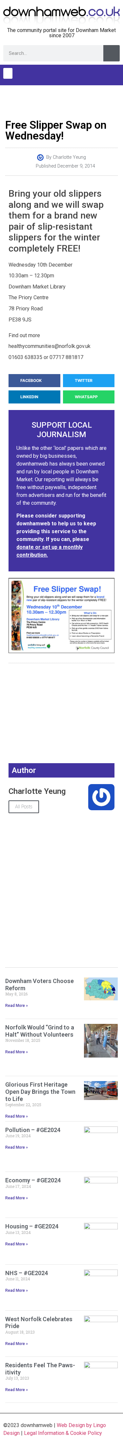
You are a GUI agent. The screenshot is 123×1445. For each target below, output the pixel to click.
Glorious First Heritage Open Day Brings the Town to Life (40, 1091)
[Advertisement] (61, 100)
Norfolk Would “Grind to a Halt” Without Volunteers (39, 1031)
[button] (7, 73)
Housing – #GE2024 (31, 1226)
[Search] (111, 53)
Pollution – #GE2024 (32, 1129)
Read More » (16, 1005)
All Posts (23, 807)
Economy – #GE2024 (33, 1180)
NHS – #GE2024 (26, 1273)
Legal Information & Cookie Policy (63, 1433)
